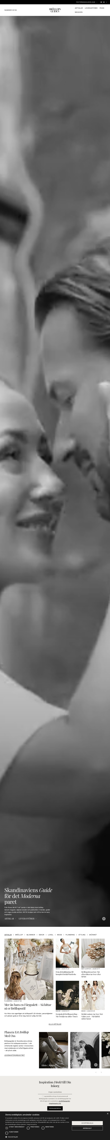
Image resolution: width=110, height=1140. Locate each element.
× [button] (107, 1114)
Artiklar (79, 8)
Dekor (41, 935)
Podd (102, 8)
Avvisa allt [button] (87, 1128)
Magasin (78, 12)
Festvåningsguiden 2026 (85, 2)
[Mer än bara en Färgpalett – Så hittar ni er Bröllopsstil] (28, 979)
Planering (70, 935)
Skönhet (93, 935)
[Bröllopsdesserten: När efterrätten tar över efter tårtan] (93, 958)
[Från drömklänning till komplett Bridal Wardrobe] (67, 958)
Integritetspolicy (32, 1124)
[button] (96, 1072)
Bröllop (19, 935)
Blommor (31, 935)
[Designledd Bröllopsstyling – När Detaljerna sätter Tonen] (67, 1001)
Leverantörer (91, 8)
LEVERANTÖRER (26, 918)
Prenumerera (55, 1108)
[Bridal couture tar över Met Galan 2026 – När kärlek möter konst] (93, 1001)
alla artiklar (55, 1024)
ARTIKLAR (9, 918)
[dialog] (55, 1125)
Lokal (50, 935)
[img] (55, 10)
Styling (82, 935)
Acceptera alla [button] (87, 1123)
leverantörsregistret (14, 1055)
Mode (59, 935)
